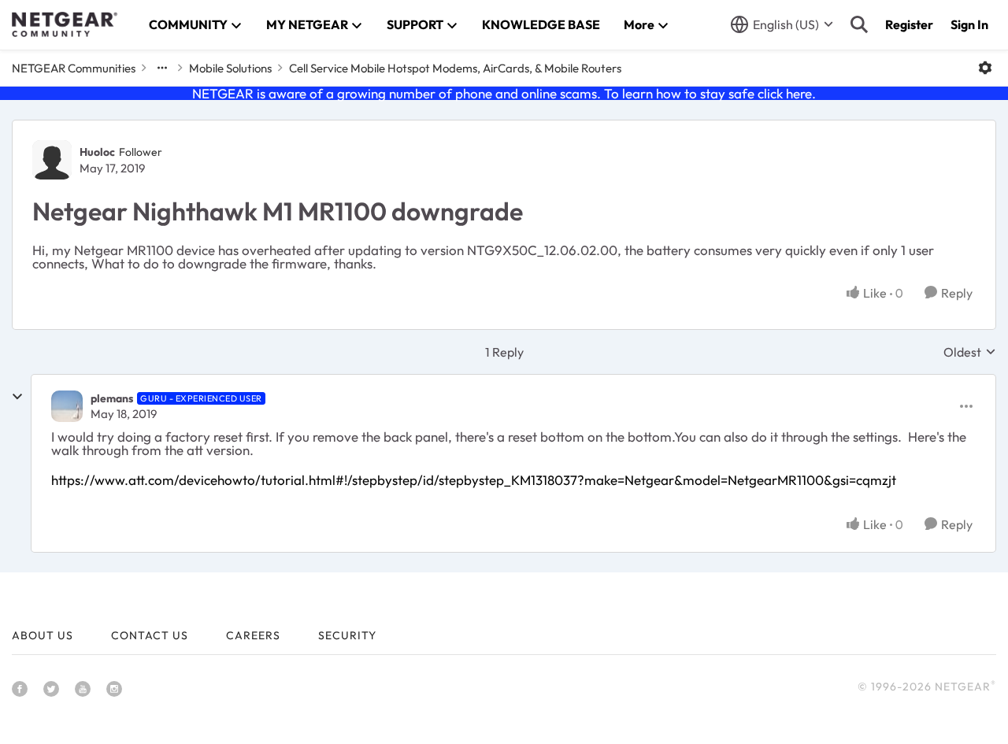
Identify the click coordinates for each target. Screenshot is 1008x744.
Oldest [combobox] (969, 352)
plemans (112, 398)
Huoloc (97, 151)
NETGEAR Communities (73, 68)
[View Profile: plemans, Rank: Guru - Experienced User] (67, 406)
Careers (253, 635)
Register (909, 24)
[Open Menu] (985, 68)
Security (347, 635)
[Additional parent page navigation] (162, 68)
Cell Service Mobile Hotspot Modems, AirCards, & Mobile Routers (455, 68)
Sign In (969, 24)
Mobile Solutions (230, 68)
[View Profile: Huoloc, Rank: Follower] (52, 160)
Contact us (149, 635)
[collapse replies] (17, 396)
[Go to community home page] (64, 24)
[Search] (859, 24)
